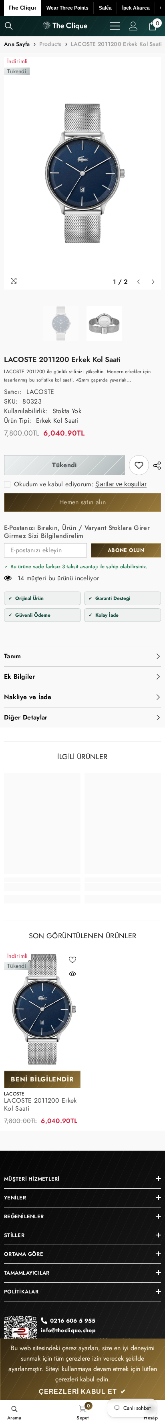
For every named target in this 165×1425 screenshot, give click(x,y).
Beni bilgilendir (42, 1079)
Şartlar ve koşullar (121, 484)
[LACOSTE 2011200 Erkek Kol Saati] (42, 1009)
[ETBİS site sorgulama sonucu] (20, 1335)
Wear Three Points (67, 8)
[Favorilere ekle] (72, 960)
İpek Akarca (136, 8)
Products (50, 44)
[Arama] (9, 26)
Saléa (105, 8)
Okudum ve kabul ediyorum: (53, 484)
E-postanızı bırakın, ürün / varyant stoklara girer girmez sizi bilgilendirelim (77, 532)
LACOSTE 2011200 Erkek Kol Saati (40, 1105)
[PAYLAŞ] (155, 465)
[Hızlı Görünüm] (72, 974)
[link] (139, 465)
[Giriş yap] (133, 26)
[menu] (115, 26)
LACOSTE (40, 391)
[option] (82, 173)
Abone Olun (126, 550)
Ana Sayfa (17, 44)
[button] (138, 282)
